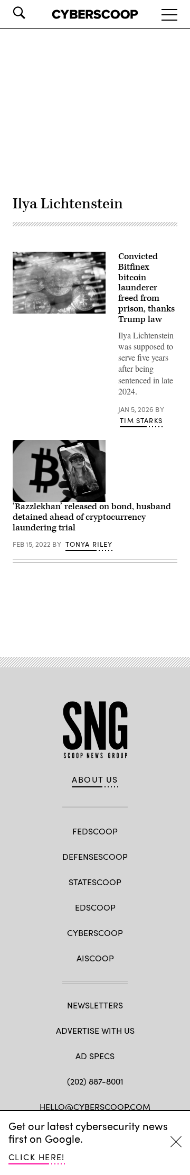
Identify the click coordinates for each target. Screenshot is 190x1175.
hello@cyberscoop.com (95, 1106)
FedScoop (95, 831)
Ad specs (95, 1055)
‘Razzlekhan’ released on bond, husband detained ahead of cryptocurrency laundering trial (92, 517)
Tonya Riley (89, 544)
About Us (95, 779)
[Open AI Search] (34, 12)
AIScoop (95, 957)
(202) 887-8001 (95, 1081)
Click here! (36, 1156)
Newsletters (95, 1005)
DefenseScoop (95, 856)
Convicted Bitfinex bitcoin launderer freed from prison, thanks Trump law (146, 288)
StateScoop (95, 881)
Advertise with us (95, 1030)
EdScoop (95, 907)
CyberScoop (95, 932)
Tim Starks (141, 420)
